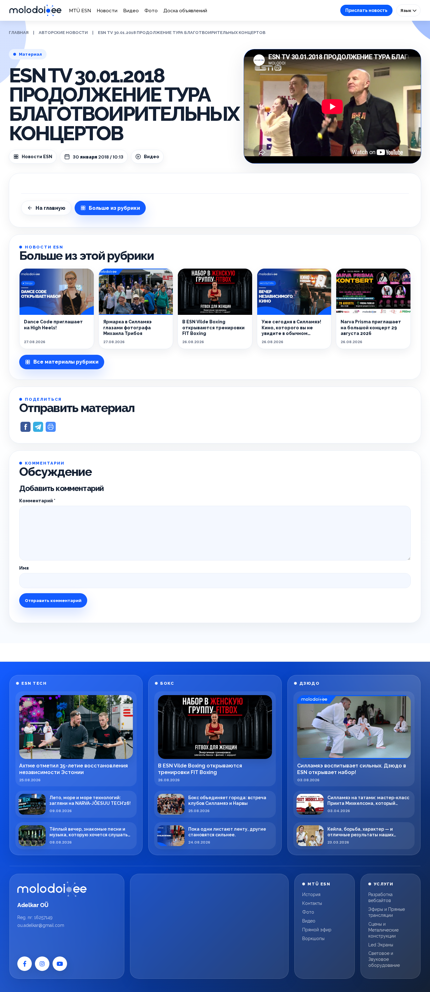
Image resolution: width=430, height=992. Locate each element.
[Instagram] (42, 963)
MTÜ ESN (80, 11)
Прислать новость (366, 10)
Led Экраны (380, 944)
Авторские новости (63, 32)
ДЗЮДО (309, 683)
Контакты (312, 903)
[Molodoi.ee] (52, 889)
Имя (24, 568)
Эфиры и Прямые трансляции (386, 912)
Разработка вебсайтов (380, 897)
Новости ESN (37, 156)
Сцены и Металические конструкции (383, 930)
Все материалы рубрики (66, 362)
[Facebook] (24, 963)
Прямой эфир (316, 929)
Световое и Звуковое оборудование (384, 959)
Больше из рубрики (114, 208)
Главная (19, 32)
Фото (151, 11)
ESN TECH (34, 683)
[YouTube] (60, 963)
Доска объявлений (185, 11)
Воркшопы (313, 938)
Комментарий (37, 500)
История (311, 894)
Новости (107, 11)
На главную (50, 208)
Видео (131, 11)
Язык (406, 10)
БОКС (167, 683)
